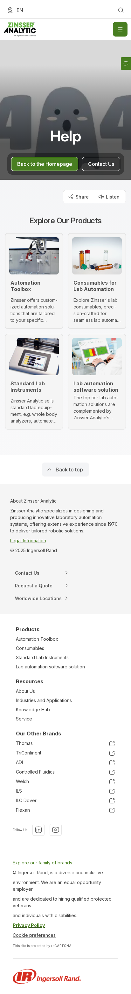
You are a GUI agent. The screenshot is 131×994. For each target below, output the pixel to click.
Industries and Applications (44, 700)
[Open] (120, 29)
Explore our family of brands (42, 862)
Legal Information (28, 540)
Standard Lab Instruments (42, 657)
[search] (121, 10)
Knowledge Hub (33, 709)
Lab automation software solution (50, 666)
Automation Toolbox (37, 639)
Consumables (30, 648)
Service (24, 718)
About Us (25, 691)
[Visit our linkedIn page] (38, 830)
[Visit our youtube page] (56, 830)
